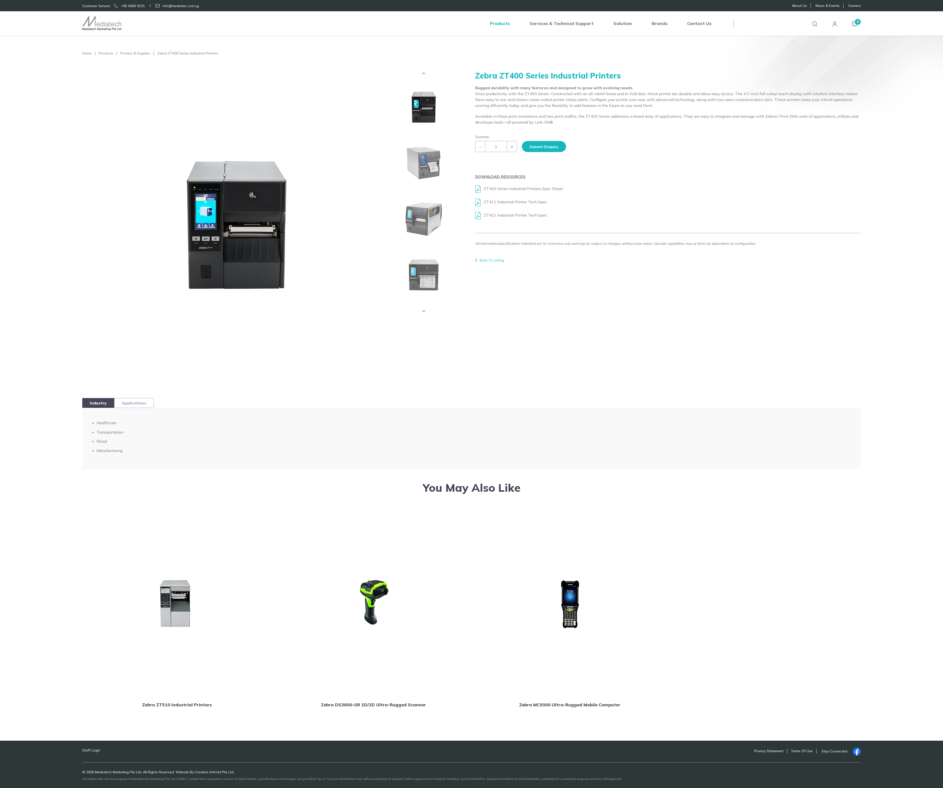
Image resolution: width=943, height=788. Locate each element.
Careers (854, 5)
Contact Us (699, 23)
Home (87, 53)
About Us (799, 5)
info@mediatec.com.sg (181, 6)
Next (423, 311)
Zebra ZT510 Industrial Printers (177, 705)
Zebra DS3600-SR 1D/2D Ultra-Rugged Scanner (373, 705)
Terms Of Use (802, 751)
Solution (622, 23)
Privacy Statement (768, 751)
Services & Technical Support (562, 23)
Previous (423, 73)
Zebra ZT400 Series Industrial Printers (187, 53)
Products (500, 23)
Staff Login (91, 750)
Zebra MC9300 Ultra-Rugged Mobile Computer (569, 705)
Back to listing (492, 260)
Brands (659, 23)
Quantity (482, 137)
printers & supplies (135, 53)
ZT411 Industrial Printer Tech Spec (515, 201)
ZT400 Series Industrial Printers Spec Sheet (523, 188)
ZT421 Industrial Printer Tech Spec (515, 215)
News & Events (828, 5)
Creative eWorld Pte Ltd (214, 772)
